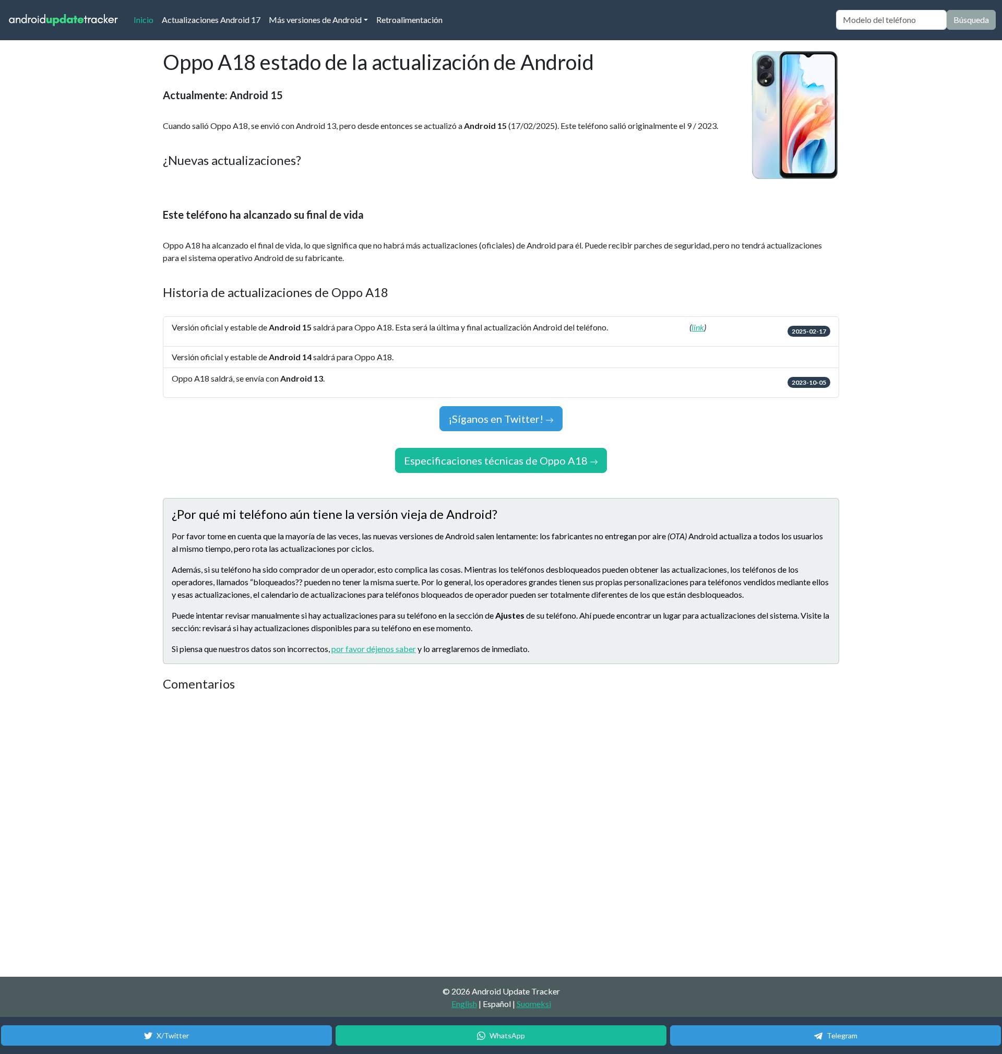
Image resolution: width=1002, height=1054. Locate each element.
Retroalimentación (409, 20)
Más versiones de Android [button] (315, 20)
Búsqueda (971, 20)
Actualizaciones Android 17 (211, 20)
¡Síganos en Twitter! (496, 418)
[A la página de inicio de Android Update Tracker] (63, 20)
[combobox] (891, 20)
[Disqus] (358, 834)
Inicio (146, 19)
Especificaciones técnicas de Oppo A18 (497, 460)
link (697, 327)
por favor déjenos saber (373, 649)
